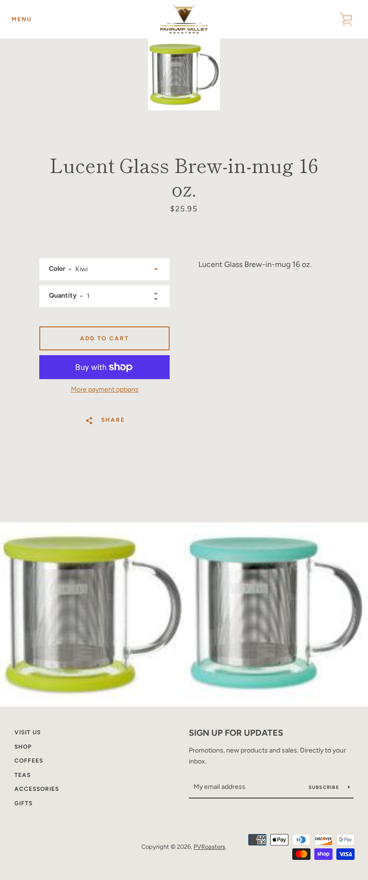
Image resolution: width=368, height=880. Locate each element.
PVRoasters (209, 846)
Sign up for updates (236, 733)
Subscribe (325, 787)
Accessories (36, 789)
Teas (22, 775)
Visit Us (27, 732)
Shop (23, 746)
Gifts (23, 803)
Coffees (28, 760)
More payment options (104, 389)
